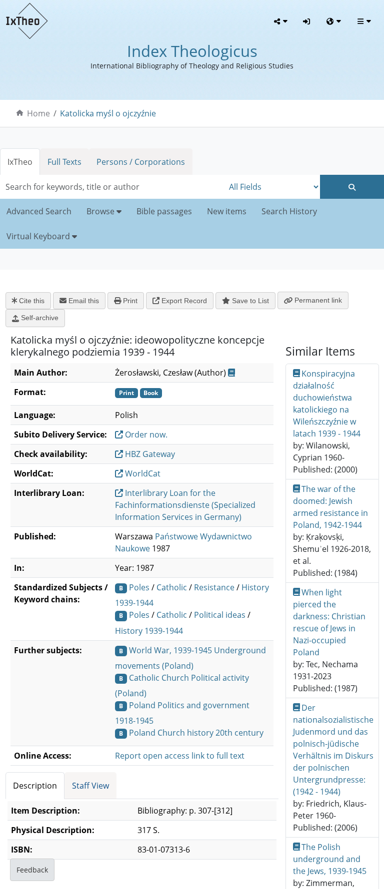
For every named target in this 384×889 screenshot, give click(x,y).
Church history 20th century (211, 732)
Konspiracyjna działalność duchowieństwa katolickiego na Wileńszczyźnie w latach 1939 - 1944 (326, 403)
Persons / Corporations (140, 161)
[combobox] (112, 187)
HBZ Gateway (149, 453)
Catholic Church (159, 677)
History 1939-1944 (149, 630)
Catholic (171, 587)
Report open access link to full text (179, 755)
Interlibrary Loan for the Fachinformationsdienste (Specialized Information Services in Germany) (185, 504)
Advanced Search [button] (39, 211)
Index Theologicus (192, 50)
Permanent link (317, 300)
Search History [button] (289, 211)
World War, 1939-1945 (170, 650)
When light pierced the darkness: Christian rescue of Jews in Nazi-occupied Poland (329, 622)
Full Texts (65, 161)
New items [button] (226, 211)
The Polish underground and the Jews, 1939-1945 (329, 859)
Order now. (145, 434)
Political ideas (220, 614)
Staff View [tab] (90, 785)
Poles (139, 587)
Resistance (214, 587)
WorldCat (141, 473)
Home (38, 113)
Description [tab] (35, 785)
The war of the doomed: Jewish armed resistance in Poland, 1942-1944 (330, 506)
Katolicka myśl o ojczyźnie (108, 113)
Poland (142, 705)
